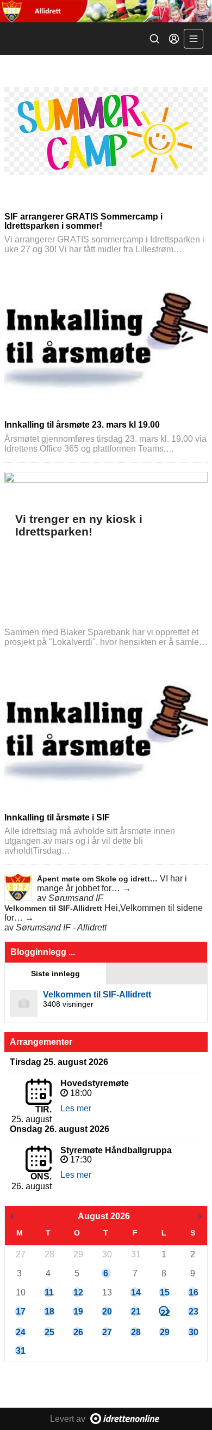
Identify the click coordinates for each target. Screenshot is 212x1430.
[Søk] (154, 38)
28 (49, 1254)
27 (20, 1254)
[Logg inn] (174, 38)
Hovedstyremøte (94, 1083)
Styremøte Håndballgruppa (116, 1150)
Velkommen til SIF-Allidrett (54, 908)
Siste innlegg (55, 973)
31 (135, 1254)
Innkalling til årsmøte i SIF (57, 817)
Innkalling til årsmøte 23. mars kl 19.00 (82, 424)
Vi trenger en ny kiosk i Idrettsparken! (78, 526)
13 (106, 1292)
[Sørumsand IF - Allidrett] (106, 11)
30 (106, 1254)
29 (77, 1254)
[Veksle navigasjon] (193, 38)
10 (20, 1292)
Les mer (75, 1108)
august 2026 (104, 1216)
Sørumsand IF (75, 898)
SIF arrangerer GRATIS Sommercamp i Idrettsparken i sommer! (83, 221)
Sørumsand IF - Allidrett (61, 927)
